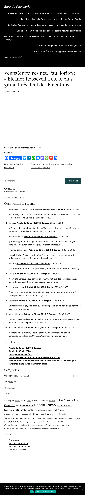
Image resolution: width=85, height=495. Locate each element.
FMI (55, 410)
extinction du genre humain (44, 410)
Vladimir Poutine (9, 428)
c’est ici (37, 148)
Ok (32, 492)
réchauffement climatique (15, 425)
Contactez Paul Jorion (14, 192)
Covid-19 (9, 405)
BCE (23, 400)
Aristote (17, 401)
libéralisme (54, 164)
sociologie (9, 167)
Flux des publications (18, 443)
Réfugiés (31, 425)
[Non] (82, 489)
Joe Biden (49, 418)
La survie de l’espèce (13, 164)
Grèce (33, 414)
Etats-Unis (19, 409)
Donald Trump (45, 405)
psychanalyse (31, 422)
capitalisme (43, 401)
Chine (59, 400)
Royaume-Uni (51, 422)
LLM (5, 422)
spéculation (49, 425)
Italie (39, 418)
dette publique (26, 405)
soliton (46, 167)
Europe (31, 410)
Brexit (34, 401)
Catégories (9, 376)
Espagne (8, 410)
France (61, 410)
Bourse (29, 401)
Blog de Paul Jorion (18, 6)
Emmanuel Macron (64, 405)
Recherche (73, 181)
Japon (44, 418)
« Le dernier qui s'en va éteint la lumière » (42, 428)
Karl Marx (77, 418)
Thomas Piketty (59, 425)
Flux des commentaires (19, 446)
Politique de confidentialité (45, 492)
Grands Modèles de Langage (16, 415)
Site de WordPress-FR (19, 450)
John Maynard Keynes (63, 418)
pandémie (13, 421)
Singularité (39, 425)
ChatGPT (52, 401)
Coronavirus (71, 400)
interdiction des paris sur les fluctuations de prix (20, 418)
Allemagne (9, 400)
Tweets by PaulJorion (14, 197)
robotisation (36, 167)
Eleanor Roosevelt (39, 164)
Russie (60, 422)
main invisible (66, 164)
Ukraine (68, 425)
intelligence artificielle (53, 414)
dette (17, 405)
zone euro (19, 428)
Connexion (14, 440)
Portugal (23, 422)
